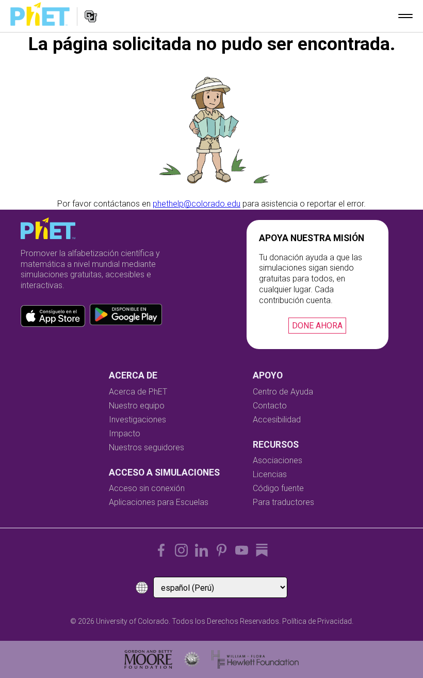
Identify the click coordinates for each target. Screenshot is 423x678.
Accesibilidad (277, 419)
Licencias (270, 474)
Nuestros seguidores (146, 447)
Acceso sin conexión (147, 488)
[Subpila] (262, 550)
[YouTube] (242, 550)
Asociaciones (277, 460)
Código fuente (278, 488)
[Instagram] (181, 550)
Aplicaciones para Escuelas (158, 502)
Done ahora (317, 325)
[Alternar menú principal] (405, 16)
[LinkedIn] (201, 550)
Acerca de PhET (138, 392)
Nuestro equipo (137, 406)
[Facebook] (161, 550)
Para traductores (283, 502)
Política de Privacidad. (317, 621)
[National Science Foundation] (192, 659)
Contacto (270, 406)
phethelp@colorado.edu (196, 204)
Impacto (124, 433)
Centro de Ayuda (283, 392)
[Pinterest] (222, 550)
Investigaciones (137, 419)
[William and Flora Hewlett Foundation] (255, 659)
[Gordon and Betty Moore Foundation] (148, 659)
